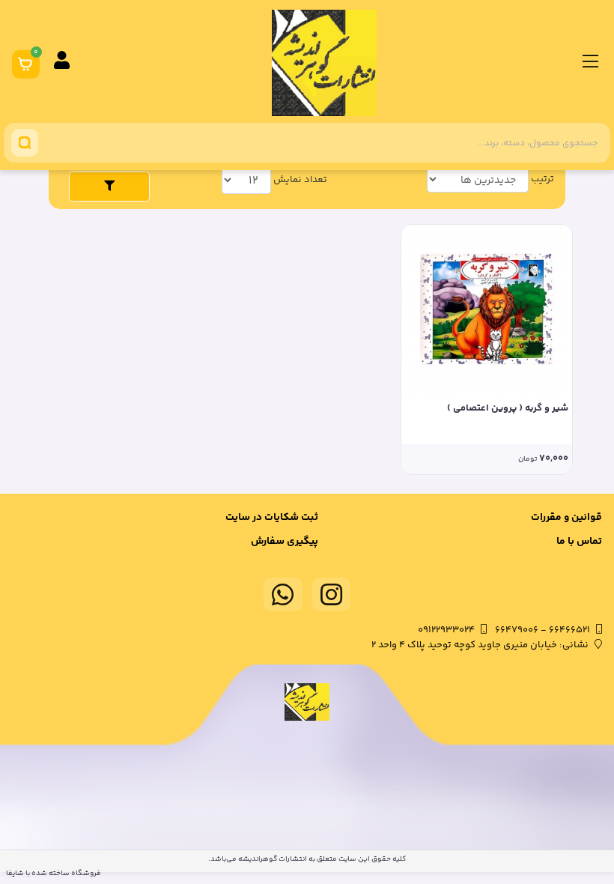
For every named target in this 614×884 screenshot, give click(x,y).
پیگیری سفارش (284, 541)
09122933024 (446, 630)
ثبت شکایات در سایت (271, 517)
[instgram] (331, 594)
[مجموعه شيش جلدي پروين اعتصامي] (486, 310)
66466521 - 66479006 (542, 630)
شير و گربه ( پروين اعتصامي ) (507, 409)
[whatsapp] (283, 594)
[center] (24, 143)
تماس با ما (579, 541)
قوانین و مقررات (566, 517)
